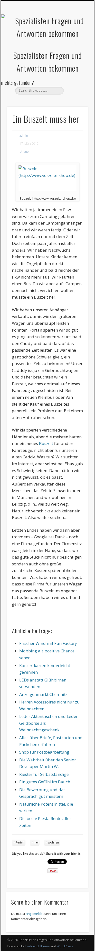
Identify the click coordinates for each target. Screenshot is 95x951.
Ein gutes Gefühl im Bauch (44, 782)
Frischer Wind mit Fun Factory (48, 643)
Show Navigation (76, 44)
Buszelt (46, 443)
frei (36, 842)
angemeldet (35, 913)
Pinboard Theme (37, 946)
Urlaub (23, 152)
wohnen (53, 842)
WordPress (65, 946)
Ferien (20, 842)
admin (23, 135)
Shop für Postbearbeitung (44, 752)
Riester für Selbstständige (44, 774)
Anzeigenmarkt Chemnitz (43, 694)
